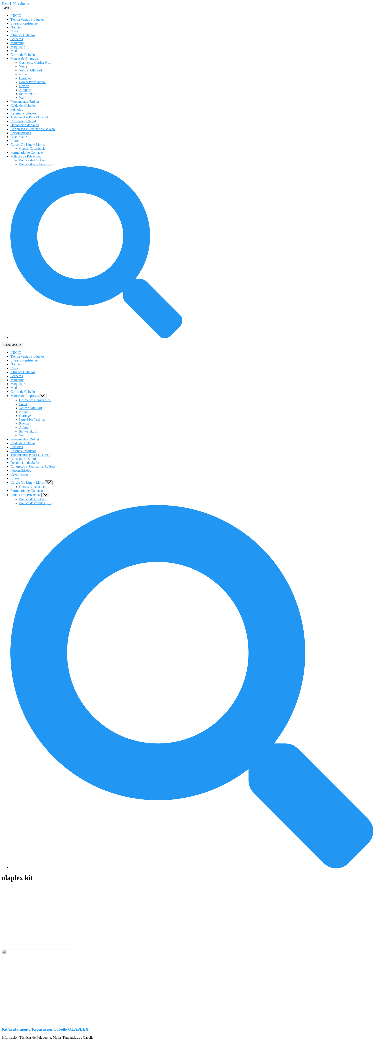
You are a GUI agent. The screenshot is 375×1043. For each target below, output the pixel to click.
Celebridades (19, 137)
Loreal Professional (32, 82)
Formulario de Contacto (26, 152)
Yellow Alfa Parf (30, 70)
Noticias (16, 27)
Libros (14, 141)
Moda (14, 51)
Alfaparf (25, 90)
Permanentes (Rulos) (24, 101)
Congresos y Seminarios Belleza (32, 129)
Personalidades (20, 133)
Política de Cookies (32, 160)
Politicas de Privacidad (25, 156)
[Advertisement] (92, 917)
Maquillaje (17, 47)
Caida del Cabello (22, 105)
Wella (23, 66)
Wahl (22, 97)
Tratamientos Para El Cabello (30, 117)
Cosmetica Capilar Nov (35, 62)
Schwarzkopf (28, 94)
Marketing (17, 43)
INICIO (15, 15)
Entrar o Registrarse (24, 23)
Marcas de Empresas (24, 58)
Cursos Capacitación (33, 148)
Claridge (25, 78)
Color (14, 31)
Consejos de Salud (23, 121)
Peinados (16, 109)
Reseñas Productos (23, 113)
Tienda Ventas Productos (27, 19)
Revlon (24, 86)
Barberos (16, 39)
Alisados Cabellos (22, 35)
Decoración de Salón (24, 125)
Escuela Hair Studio (15, 3)
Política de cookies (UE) (36, 164)
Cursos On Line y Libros (27, 144)
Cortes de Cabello (22, 54)
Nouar (23, 74)
